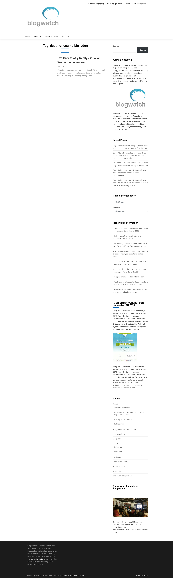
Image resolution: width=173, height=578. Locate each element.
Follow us (118, 447)
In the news (119, 424)
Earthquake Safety (120, 462)
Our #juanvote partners (122, 476)
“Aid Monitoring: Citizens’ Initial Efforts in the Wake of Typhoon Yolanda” (128, 382)
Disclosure (117, 457)
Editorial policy (119, 466)
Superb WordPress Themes (73, 575)
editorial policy (132, 124)
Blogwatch (117, 439)
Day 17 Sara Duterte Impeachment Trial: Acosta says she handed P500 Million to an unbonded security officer (130, 155)
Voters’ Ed (117, 471)
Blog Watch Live (119, 434)
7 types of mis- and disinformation (129, 277)
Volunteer (118, 451)
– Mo (115, 228)
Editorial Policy (51, 36)
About (36, 36)
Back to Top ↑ (142, 575)
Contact (65, 36)
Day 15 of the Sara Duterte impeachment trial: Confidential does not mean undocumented (129, 172)
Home (27, 36)
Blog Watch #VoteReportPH (124, 429)
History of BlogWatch (123, 419)
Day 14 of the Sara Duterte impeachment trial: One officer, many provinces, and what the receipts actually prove (130, 183)
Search (116, 46)
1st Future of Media (122, 407)
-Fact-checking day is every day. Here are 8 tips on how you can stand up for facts (130, 254)
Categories (118, 208)
